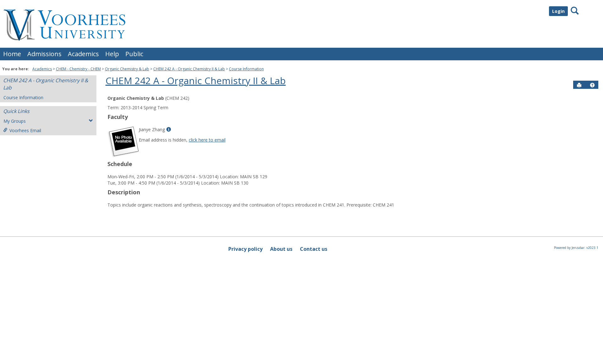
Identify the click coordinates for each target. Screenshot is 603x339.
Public (134, 54)
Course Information (246, 69)
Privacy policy (245, 248)
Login (558, 11)
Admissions (44, 54)
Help (112, 54)
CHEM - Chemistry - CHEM (78, 69)
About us (281, 248)
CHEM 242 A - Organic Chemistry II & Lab (189, 69)
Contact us (313, 248)
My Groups (14, 121)
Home (12, 54)
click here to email (207, 140)
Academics (83, 54)
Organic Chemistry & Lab (127, 69)
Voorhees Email (25, 130)
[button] (592, 85)
